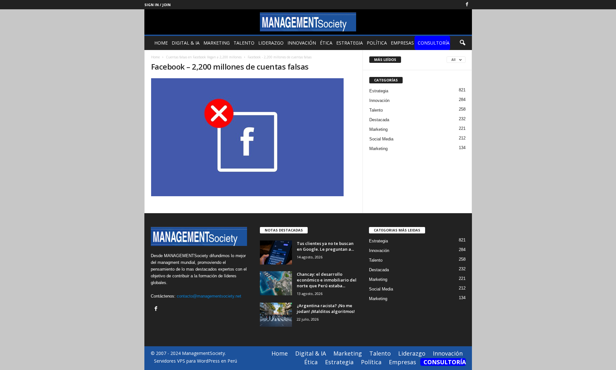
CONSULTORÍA (433, 43)
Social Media (381, 139)
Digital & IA (186, 43)
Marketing (216, 43)
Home (161, 43)
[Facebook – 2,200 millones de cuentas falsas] (253, 137)
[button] (462, 43)
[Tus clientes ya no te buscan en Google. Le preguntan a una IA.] (276, 252)
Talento (244, 43)
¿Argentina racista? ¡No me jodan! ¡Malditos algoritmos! (326, 308)
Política (377, 43)
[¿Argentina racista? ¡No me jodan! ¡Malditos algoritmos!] (276, 315)
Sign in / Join (157, 4)
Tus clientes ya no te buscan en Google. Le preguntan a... (325, 246)
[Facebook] (467, 4)
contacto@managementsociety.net (209, 296)
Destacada (379, 119)
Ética (326, 43)
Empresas (402, 43)
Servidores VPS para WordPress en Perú (195, 361)
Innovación (301, 43)
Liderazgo (271, 43)
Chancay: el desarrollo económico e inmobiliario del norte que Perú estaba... (326, 280)
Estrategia (349, 43)
